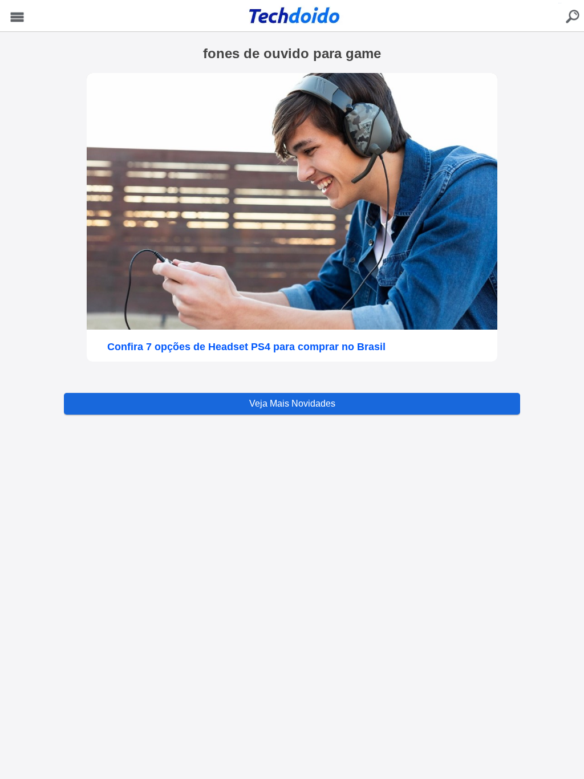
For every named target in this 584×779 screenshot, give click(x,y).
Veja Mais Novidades (292, 403)
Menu (17, 17)
